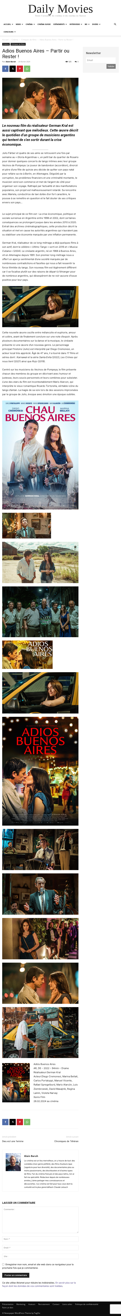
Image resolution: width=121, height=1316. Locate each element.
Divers (95, 24)
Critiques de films (29, 39)
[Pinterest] (20, 69)
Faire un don (7, 1307)
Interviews (74, 24)
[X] (12, 69)
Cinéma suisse (44, 24)
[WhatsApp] (27, 69)
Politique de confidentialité (86, 1304)
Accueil (7, 24)
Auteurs (31, 1304)
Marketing (20, 1304)
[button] (115, 24)
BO (86, 24)
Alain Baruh (11, 61)
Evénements (59, 24)
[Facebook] (5, 69)
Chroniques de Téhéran (66, 1141)
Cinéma (29, 24)
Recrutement (44, 1304)
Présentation (7, 1304)
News (18, 24)
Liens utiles (67, 1304)
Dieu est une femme (12, 1141)
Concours (8, 32)
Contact (56, 1304)
